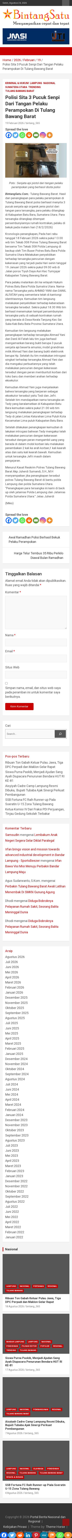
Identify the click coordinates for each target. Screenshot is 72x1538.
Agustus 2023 (15, 1140)
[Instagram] (43, 135)
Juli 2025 (11, 1023)
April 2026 (12, 977)
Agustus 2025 (15, 1018)
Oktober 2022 (14, 1191)
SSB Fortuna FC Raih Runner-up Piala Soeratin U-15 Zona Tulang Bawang (35, 1486)
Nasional (49, 83)
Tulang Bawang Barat (19, 91)
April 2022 (12, 1222)
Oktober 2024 (14, 1069)
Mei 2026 (11, 972)
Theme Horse (55, 1527)
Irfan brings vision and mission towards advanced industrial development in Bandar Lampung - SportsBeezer (35, 854)
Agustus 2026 (15, 957)
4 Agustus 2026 (14, 1493)
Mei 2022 (11, 1217)
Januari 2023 (14, 1176)
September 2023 (16, 1135)
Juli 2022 (11, 1206)
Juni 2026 (12, 967)
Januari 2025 (14, 1054)
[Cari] (60, 734)
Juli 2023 (11, 1145)
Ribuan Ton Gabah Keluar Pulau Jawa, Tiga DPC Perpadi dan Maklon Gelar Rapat (33, 1300)
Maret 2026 (13, 982)
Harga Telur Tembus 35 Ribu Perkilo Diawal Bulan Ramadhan (38, 555)
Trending (34, 87)
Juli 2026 (11, 962)
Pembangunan (40, 1409)
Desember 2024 (16, 1059)
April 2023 (12, 1160)
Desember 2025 (16, 997)
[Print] (29, 135)
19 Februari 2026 (14, 123)
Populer (44, 1346)
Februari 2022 (14, 1232)
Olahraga (38, 1469)
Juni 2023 (12, 1150)
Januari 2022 (14, 1237)
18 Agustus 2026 (14, 1306)
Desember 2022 (16, 1181)
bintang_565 (33, 123)
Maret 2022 (13, 1227)
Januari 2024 (14, 1115)
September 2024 (16, 1074)
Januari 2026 (14, 992)
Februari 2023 (14, 1171)
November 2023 (16, 1125)
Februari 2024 (14, 1110)
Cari (8, 725)
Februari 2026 (14, 987)
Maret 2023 (13, 1166)
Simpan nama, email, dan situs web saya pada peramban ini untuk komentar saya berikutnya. (33, 692)
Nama (10, 635)
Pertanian (38, 1286)
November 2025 (16, 1003)
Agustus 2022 (15, 1201)
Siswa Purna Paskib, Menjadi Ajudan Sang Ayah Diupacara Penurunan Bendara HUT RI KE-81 (34, 776)
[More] (49, 135)
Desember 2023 (16, 1120)
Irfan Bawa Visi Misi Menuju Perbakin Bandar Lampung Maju (33, 866)
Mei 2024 (11, 1094)
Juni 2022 (12, 1211)
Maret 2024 (13, 1104)
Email (10, 651)
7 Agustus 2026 (14, 1433)
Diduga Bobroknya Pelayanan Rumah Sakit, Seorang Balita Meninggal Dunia (31, 906)
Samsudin (12, 835)
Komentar (13, 592)
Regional (52, 1286)
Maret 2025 (13, 1043)
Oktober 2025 (14, 1008)
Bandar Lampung (15, 1342)
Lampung (36, 83)
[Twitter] (15, 135)
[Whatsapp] (22, 135)
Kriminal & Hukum (17, 83)
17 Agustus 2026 (14, 1369)
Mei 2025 (11, 1033)
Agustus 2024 (15, 1079)
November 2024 (16, 1064)
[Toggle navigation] (7, 51)
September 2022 (16, 1196)
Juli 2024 (11, 1084)
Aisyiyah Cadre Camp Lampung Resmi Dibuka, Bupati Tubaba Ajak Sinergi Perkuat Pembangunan (34, 790)
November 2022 (16, 1186)
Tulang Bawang (14, 1290)
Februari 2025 (14, 1048)
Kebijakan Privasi (15, 1527)
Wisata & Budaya (14, 1477)
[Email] (36, 135)
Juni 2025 (12, 1028)
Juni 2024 (12, 1089)
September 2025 (16, 1013)
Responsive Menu (65, 3)
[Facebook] (9, 135)
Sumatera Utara (16, 87)
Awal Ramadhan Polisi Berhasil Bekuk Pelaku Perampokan (34, 539)
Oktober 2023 (14, 1130)
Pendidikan (12, 1346)
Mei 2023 (11, 1155)
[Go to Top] (65, 1522)
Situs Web (12, 667)
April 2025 (12, 1038)
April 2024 (12, 1099)
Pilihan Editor (29, 1346)
